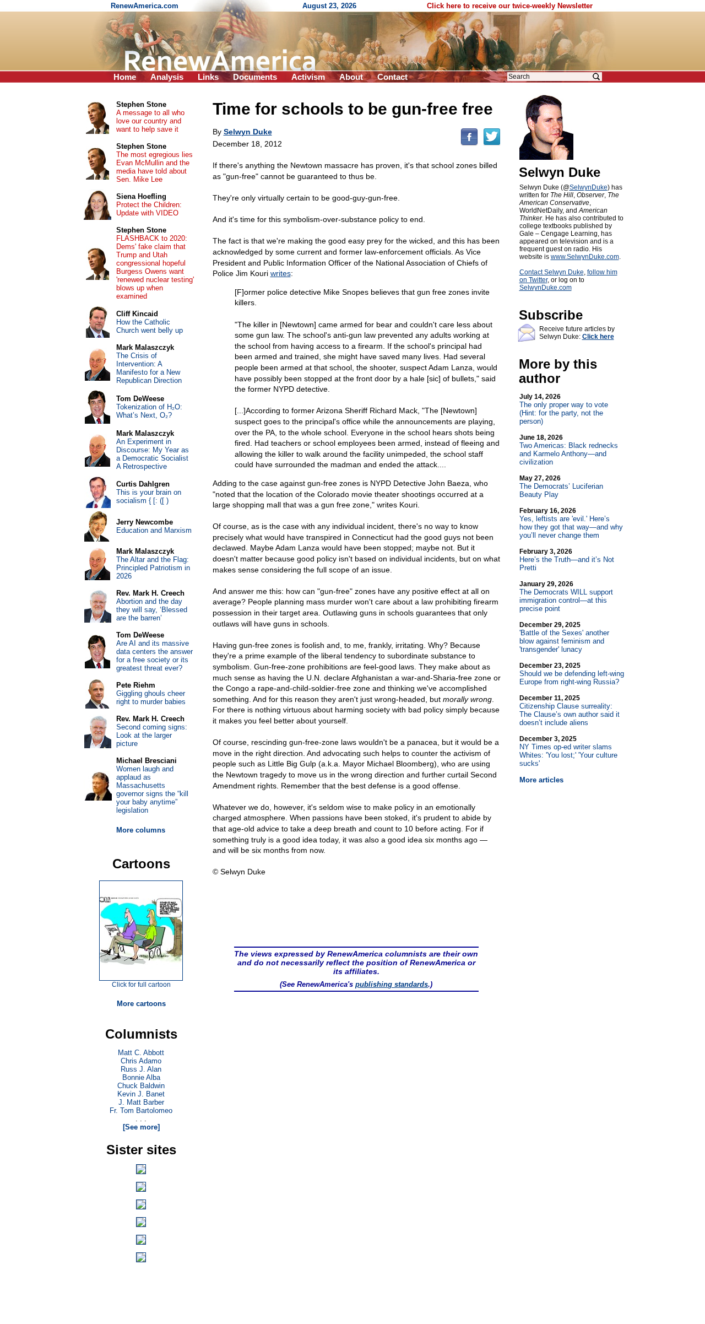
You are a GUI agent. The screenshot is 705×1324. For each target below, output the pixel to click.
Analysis (166, 77)
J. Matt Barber (141, 1102)
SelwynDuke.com (545, 287)
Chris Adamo (141, 1061)
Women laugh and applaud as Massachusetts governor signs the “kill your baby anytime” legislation (152, 789)
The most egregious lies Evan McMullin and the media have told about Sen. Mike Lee (154, 166)
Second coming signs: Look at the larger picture (151, 735)
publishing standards (391, 984)
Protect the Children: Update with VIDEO (149, 209)
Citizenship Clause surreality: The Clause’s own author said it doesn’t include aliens (569, 710)
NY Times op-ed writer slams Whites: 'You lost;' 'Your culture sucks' (568, 751)
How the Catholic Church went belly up (149, 326)
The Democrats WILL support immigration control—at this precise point (566, 596)
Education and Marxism (154, 530)
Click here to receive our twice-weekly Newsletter (510, 6)
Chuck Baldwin (141, 1086)
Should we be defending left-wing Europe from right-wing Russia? (571, 674)
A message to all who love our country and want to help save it (150, 121)
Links (208, 77)
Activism (308, 77)
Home (124, 77)
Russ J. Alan (141, 1069)
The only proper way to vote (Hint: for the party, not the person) (563, 409)
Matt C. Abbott (141, 1053)
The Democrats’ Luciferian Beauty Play (561, 486)
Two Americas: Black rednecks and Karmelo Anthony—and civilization (568, 450)
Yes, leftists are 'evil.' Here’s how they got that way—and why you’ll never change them (571, 523)
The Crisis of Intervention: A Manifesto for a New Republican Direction (149, 368)
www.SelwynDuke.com (585, 257)
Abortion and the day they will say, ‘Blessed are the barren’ (151, 609)
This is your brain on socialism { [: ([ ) (148, 496)
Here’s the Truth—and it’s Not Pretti (566, 560)
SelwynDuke (589, 187)
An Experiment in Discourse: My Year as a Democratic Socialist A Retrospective (152, 454)
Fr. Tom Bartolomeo (141, 1110)
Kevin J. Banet (141, 1094)
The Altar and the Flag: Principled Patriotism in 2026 (153, 567)
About (351, 77)
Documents (255, 77)
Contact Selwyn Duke (551, 272)
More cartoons (141, 1003)
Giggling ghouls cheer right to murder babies (151, 697)
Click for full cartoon (141, 984)
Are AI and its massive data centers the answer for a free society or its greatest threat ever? (154, 655)
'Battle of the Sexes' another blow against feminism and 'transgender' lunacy (564, 637)
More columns (140, 830)
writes (280, 273)
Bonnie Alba (141, 1077)
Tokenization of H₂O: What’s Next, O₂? (149, 411)
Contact (392, 77)
